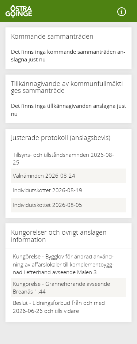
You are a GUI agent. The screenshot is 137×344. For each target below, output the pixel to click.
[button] (121, 11)
